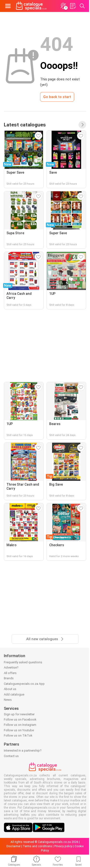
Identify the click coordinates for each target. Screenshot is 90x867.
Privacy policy (63, 846)
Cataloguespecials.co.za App (24, 683)
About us (10, 689)
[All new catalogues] (82, 125)
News (8, 699)
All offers (10, 673)
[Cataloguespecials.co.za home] (31, 5)
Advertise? (11, 667)
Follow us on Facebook (20, 719)
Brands (9, 678)
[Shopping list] (73, 6)
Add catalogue (14, 694)
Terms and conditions (37, 846)
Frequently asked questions (23, 662)
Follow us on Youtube (19, 730)
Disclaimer (13, 846)
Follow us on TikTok (18, 735)
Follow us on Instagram (20, 725)
